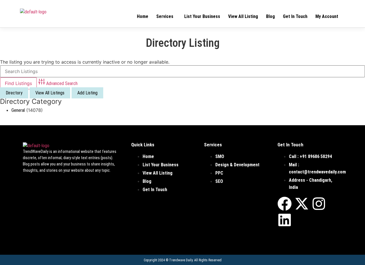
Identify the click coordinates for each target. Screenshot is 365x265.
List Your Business (202, 16)
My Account (326, 16)
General (18, 110)
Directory (14, 93)
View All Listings (49, 93)
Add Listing (87, 93)
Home (142, 16)
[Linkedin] (284, 220)
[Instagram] (319, 204)
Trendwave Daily (180, 260)
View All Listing (243, 16)
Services (164, 16)
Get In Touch (295, 16)
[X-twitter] (302, 204)
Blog (270, 16)
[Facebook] (284, 204)
